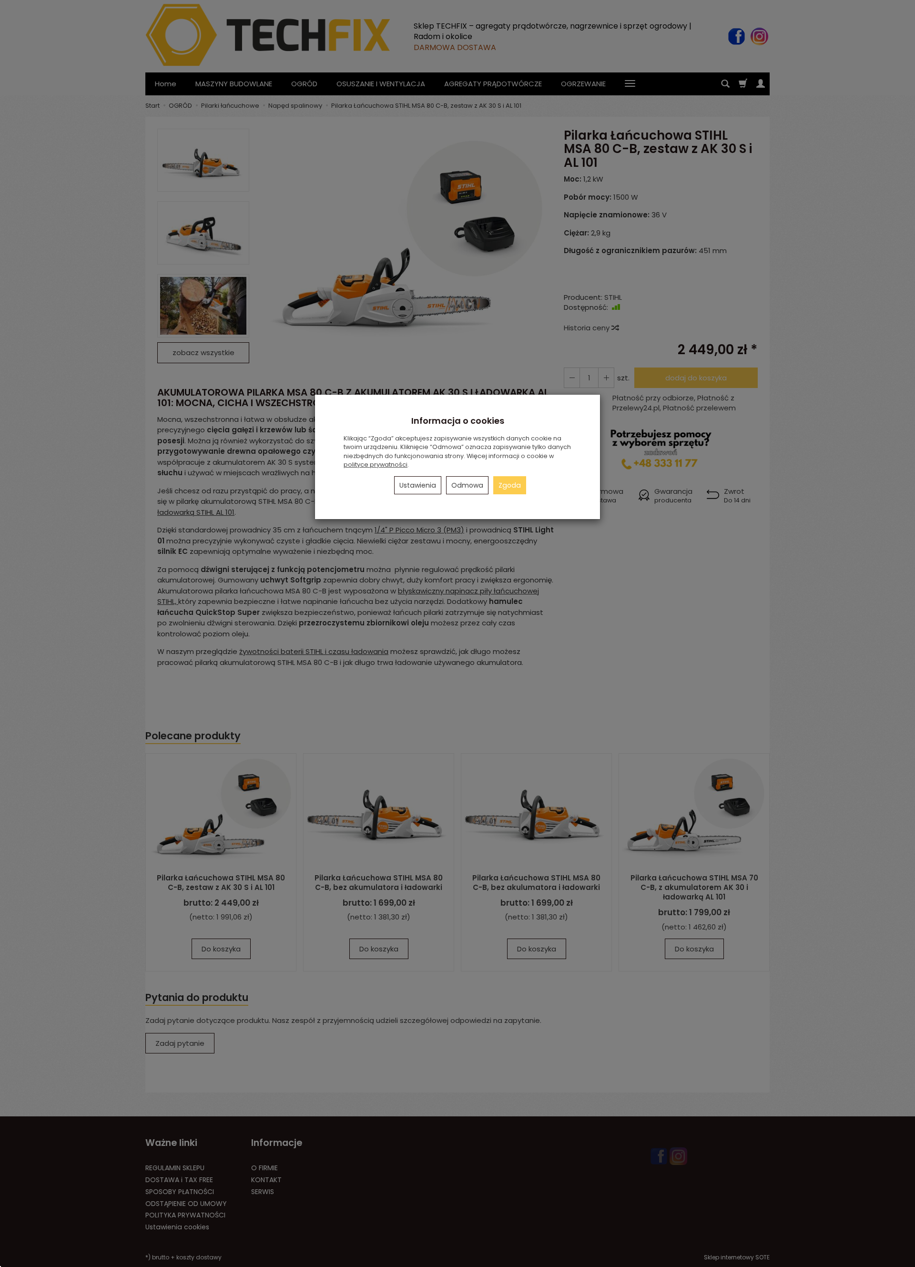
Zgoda (509, 485)
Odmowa (467, 485)
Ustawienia (417, 485)
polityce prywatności (375, 464)
